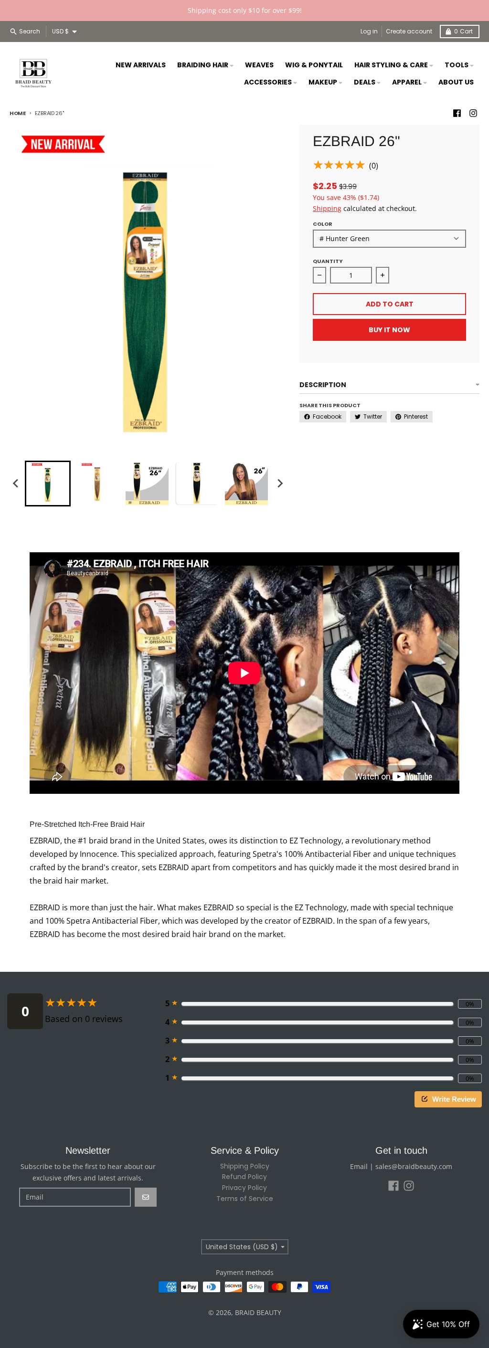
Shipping (327, 208)
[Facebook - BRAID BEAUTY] (457, 113)
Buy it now (389, 330)
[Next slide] (279, 483)
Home (18, 113)
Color (322, 224)
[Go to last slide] (16, 483)
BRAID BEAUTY (258, 1312)
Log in (369, 31)
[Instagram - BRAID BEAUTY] (473, 113)
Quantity (328, 261)
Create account (409, 31)
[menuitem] (48, 483)
